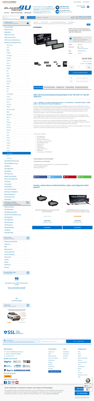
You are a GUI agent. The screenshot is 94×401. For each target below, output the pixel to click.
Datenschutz (7, 257)
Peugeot (9, 122)
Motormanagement (9, 194)
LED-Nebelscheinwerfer (10, 212)
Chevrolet (9, 55)
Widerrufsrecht (8, 249)
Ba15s (79, 368)
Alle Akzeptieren (82, 389)
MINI (8, 112)
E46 (79, 352)
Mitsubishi (9, 114)
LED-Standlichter (8, 222)
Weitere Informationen (82, 397)
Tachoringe (7, 181)
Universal (9, 158)
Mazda (8, 107)
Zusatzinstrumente (9, 197)
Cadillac (9, 53)
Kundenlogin (78, 2)
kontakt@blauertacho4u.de (16, 352)
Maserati (9, 104)
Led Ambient (81, 366)
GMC (8, 76)
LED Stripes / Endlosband (11, 192)
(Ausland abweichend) (83, 48)
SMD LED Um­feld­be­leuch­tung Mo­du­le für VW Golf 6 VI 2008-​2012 (47, 210)
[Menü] (91, 378)
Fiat (8, 71)
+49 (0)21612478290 (15, 354)
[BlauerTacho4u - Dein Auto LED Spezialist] (17, 9)
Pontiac (8, 125)
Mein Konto (66, 354)
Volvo (8, 156)
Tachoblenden (8, 186)
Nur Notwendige (82, 393)
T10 (79, 370)
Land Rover (9, 99)
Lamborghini (10, 94)
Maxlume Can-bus (82, 375)
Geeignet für (60, 87)
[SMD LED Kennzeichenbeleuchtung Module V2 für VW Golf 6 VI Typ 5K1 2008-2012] (49, 40)
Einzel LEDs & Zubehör (10, 189)
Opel (8, 119)
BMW (8, 50)
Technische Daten (49, 87)
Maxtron (80, 360)
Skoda (8, 137)
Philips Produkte (8, 29)
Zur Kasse (65, 356)
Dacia (8, 63)
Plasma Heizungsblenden (11, 179)
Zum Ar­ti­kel (47, 227)
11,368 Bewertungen (16, 300)
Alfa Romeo (10, 45)
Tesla (8, 148)
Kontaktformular (10, 356)
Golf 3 (79, 356)
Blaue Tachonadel (82, 358)
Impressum (7, 244)
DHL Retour (7, 264)
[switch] (88, 389)
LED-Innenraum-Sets (10, 37)
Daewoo (9, 65)
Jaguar (8, 86)
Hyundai (9, 81)
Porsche (9, 127)
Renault (9, 130)
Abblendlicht (7, 32)
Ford (8, 73)
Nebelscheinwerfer (9, 34)
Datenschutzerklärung (52, 393)
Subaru (8, 143)
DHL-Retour (51, 366)
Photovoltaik (7, 199)
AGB (5, 246)
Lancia (8, 96)
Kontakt (46, 17)
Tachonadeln (7, 184)
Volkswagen (10, 153)
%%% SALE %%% (8, 232)
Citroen (8, 60)
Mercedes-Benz (11, 109)
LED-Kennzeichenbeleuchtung (12, 42)
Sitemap (6, 267)
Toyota (8, 150)
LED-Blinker (7, 166)
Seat (8, 135)
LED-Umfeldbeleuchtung (10, 163)
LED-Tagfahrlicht (8, 168)
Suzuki (8, 145)
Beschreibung (38, 87)
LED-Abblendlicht (8, 209)
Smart (8, 140)
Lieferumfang (70, 87)
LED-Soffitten (8, 171)
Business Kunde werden (10, 241)
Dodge (8, 68)
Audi (8, 47)
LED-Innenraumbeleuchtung (12, 40)
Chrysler (9, 58)
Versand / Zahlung (9, 254)
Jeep (8, 89)
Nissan (8, 117)
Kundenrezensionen (81, 87)
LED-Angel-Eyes (8, 217)
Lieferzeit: (71, 47)
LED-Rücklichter (8, 225)
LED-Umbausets (8, 174)
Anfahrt (39, 17)
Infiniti (8, 83)
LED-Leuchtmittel (9, 207)
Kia (7, 91)
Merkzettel (86, 2)
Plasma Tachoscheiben (10, 176)
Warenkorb (66, 352)
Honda (8, 78)
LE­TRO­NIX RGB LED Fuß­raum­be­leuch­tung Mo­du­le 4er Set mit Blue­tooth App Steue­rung (78, 210)
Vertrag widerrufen (9, 252)
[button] (40, 177)
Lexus (8, 101)
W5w (79, 377)
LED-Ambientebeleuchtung (11, 161)
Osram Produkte (8, 27)
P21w (79, 354)
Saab (8, 132)
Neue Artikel (31, 17)
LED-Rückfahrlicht (9, 227)
